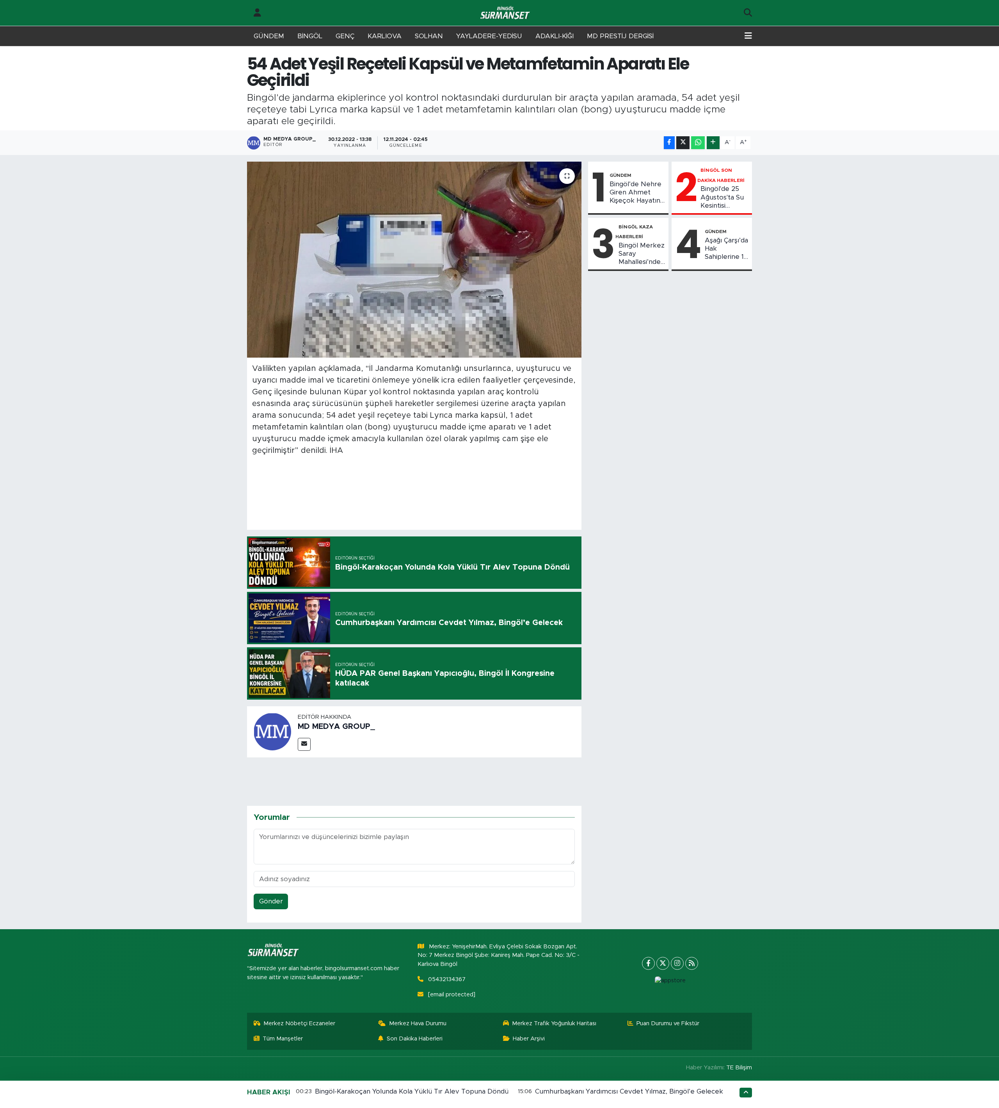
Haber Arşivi (529, 1039)
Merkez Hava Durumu (417, 1023)
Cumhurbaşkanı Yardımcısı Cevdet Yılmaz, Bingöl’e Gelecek (629, 1091)
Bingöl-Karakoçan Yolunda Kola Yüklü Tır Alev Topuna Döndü (411, 1091)
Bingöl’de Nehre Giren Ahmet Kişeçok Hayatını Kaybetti (636, 193)
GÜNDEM (269, 36)
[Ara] (748, 13)
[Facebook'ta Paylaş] (669, 142)
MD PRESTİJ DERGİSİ (620, 36)
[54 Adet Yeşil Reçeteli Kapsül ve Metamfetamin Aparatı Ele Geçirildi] (414, 260)
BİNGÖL (309, 36)
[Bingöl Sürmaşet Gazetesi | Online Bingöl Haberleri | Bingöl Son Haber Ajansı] (506, 13)
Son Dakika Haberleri (415, 1039)
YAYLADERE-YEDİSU (489, 36)
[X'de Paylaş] (683, 142)
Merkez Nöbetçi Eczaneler (299, 1023)
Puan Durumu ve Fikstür (667, 1023)
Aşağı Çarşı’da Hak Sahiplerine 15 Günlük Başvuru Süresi (726, 249)
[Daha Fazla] (713, 142)
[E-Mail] (304, 744)
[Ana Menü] (748, 36)
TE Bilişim (739, 1068)
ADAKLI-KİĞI (554, 36)
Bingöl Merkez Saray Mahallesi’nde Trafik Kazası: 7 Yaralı (642, 254)
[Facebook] (648, 963)
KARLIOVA (385, 36)
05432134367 (447, 979)
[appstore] (670, 980)
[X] (662, 963)
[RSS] (691, 963)
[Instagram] (677, 963)
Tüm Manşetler (283, 1039)
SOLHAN (429, 36)
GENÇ (345, 36)
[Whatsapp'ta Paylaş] (698, 142)
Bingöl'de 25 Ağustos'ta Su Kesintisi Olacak (722, 197)
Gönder (271, 901)
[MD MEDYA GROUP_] (272, 731)
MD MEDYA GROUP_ (336, 726)
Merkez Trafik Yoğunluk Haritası (554, 1023)
